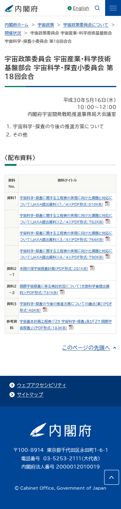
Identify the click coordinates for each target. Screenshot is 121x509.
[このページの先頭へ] (112, 477)
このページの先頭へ (86, 347)
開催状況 (13, 33)
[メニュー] (113, 8)
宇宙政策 (46, 25)
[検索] (97, 8)
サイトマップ (30, 394)
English (81, 8)
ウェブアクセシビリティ (41, 385)
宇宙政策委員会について (85, 25)
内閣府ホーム (16, 25)
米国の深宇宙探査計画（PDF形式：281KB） (54, 268)
